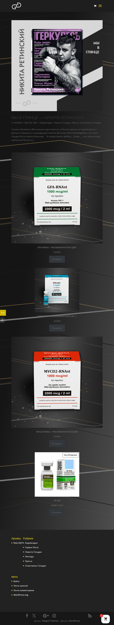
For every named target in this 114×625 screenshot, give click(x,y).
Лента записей (21, 585)
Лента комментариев (24, 590)
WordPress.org (21, 594)
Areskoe (18, 122)
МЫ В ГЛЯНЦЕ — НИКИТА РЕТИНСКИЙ (47, 117)
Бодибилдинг (46, 122)
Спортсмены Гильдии (90, 122)
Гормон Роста (31, 547)
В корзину (57, 259)
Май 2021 (18, 542)
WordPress (74, 620)
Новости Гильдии (62, 122)
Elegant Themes (50, 620)
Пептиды (29, 556)
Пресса (75, 122)
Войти (16, 581)
